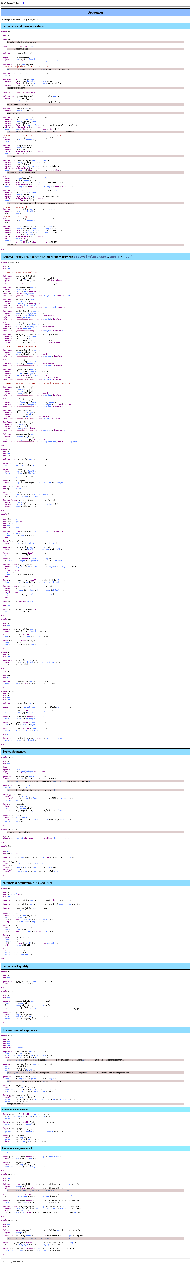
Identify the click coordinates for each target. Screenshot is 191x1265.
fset (40, 703)
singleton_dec (49, 442)
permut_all (54, 1157)
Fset (13, 695)
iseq (69, 904)
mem (6, 637)
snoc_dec (47, 407)
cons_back (47, 356)
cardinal (9, 719)
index (23, 3)
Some (36, 496)
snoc (18, 325)
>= (27, 389)
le (35, 773)
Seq (8, 268)
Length (15, 477)
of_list (37, 543)
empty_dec (47, 430)
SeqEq (9, 1045)
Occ (8, 1044)
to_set (27, 707)
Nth (14, 487)
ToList (10, 606)
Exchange (19, 1047)
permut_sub (39, 1091)
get (6, 75)
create (8, 129)
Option (18, 489)
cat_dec (46, 418)
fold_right (23, 1245)
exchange (9, 1019)
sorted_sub (10, 787)
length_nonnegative (52, 61)
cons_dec (47, 395)
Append (15, 528)
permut (8, 1068)
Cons (20, 473)
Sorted (20, 838)
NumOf (14, 894)
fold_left (22, 1197)
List (14, 455)
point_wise (10, 555)
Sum (13, 854)
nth (15, 496)
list (41, 459)
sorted (63, 798)
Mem (8, 697)
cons (18, 313)
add (18, 713)
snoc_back (47, 366)
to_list (8, 465)
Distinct (11, 734)
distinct (59, 738)
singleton (31, 313)
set (7, 142)
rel (29, 773)
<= (27, 59)
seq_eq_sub (10, 1066)
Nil (34, 465)
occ (6, 910)
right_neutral (29, 305)
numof (61, 904)
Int (13, 36)
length (32, 59)
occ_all (10, 918)
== (38, 92)
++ (20, 278)
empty (18, 290)
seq (31, 46)
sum (42, 858)
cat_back (47, 379)
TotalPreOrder (26, 771)
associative (28, 282)
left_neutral (29, 294)
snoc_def (27, 329)
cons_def (27, 317)
